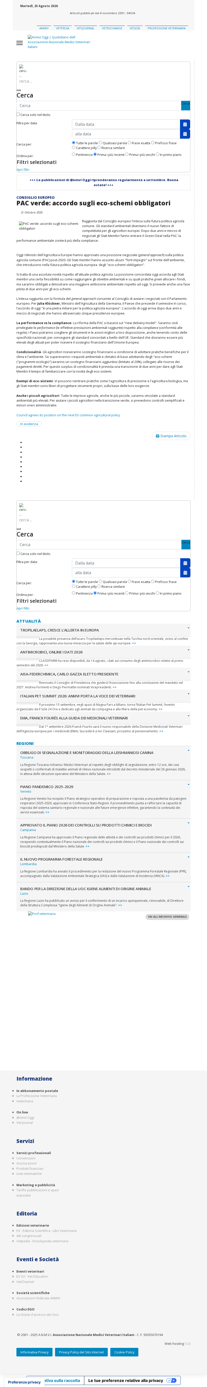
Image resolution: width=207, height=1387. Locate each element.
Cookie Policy (124, 1352)
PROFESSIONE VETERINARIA (167, 28)
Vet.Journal (24, 1122)
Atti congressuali (28, 1235)
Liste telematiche (29, 1173)
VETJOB (135, 28)
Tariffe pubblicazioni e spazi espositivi (37, 1192)
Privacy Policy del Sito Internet (81, 1352)
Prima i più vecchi (141, 154)
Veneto (25, 791)
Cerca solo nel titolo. (35, 114)
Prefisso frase (165, 143)
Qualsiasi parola (114, 143)
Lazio (24, 893)
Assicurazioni (26, 1163)
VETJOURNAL (85, 28)
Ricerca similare (113, 147)
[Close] (19, 90)
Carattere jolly (86, 147)
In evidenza (29, 424)
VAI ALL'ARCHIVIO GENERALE (167, 916)
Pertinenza (84, 154)
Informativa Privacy (34, 1352)
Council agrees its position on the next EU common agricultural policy (68, 415)
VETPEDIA (62, 28)
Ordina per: (25, 156)
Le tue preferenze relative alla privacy (125, 1380)
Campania (28, 830)
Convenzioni (25, 1158)
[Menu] (19, 43)
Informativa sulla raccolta (55, 1380)
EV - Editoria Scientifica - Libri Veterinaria (46, 1230)
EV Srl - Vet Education (32, 1276)
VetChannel (25, 1281)
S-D (188, 1343)
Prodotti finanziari (29, 1168)
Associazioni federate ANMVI (38, 1298)
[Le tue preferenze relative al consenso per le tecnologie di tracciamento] (24, 1382)
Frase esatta (140, 143)
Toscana (26, 757)
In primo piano (170, 154)
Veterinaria (24, 1101)
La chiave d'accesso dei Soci (37, 1314)
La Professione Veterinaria (36, 1095)
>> (134, 643)
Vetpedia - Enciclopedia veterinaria (42, 1241)
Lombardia (28, 864)
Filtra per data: (27, 123)
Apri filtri (23, 169)
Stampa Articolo (173, 435)
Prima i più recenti (110, 154)
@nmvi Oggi (25, 1117)
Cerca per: (24, 144)
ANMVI (43, 28)
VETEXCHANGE (112, 28)
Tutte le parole (86, 143)
